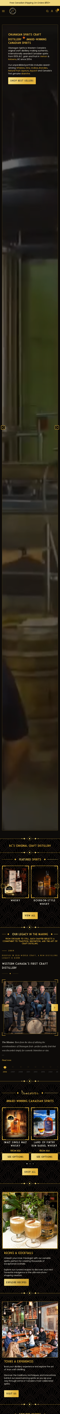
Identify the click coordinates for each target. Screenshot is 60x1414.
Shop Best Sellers (22, 80)
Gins (28, 67)
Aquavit (33, 70)
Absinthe (25, 73)
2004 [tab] (5, 1072)
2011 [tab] (28, 1072)
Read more (6, 1060)
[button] (3, 11)
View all (30, 915)
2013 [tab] (35, 1072)
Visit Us (11, 1393)
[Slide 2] (30, 1163)
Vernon (43, 56)
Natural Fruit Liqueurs (18, 70)
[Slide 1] (27, 1163)
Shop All (30, 1171)
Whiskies (20, 67)
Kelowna (12, 59)
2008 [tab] (21, 1072)
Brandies (43, 67)
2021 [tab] (50, 1072)
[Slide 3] (33, 1163)
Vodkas (34, 67)
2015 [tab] (43, 1072)
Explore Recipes (16, 1282)
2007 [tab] (13, 1072)
